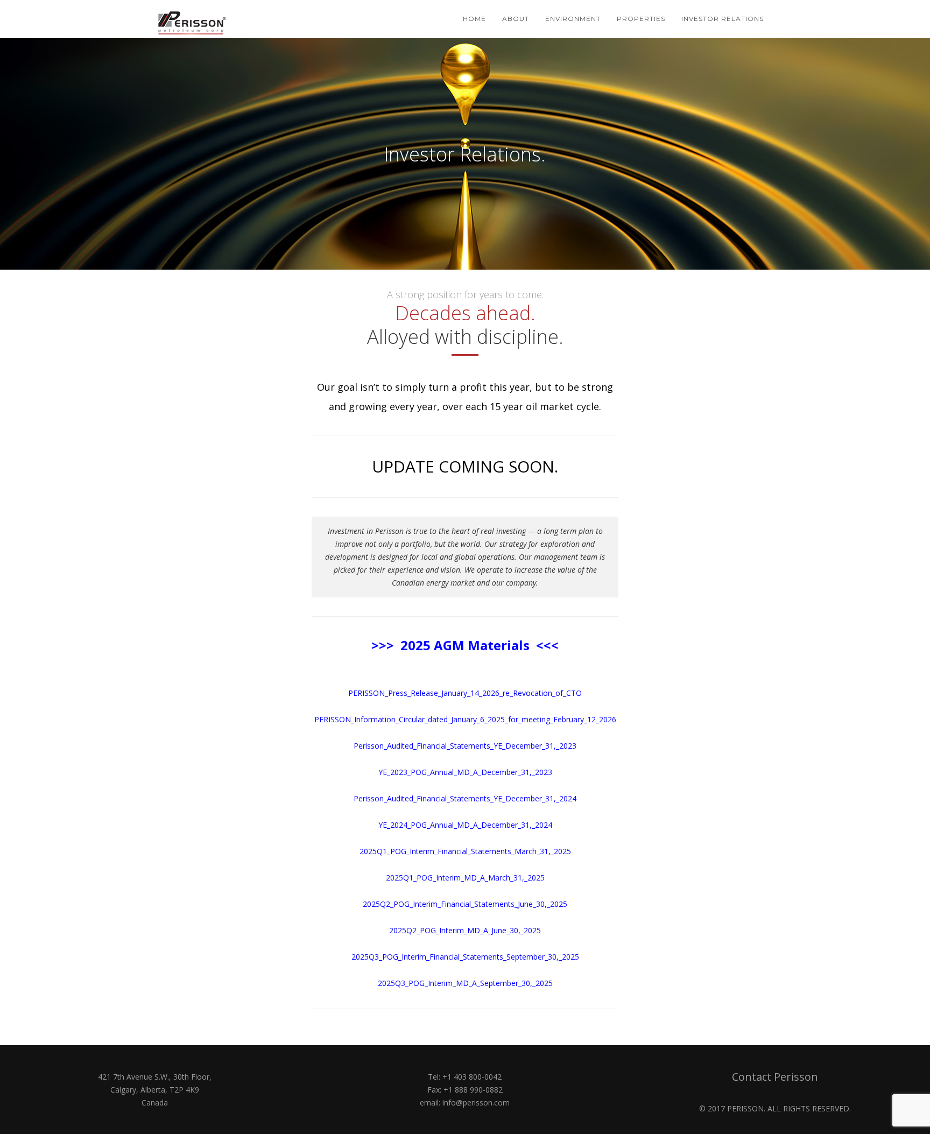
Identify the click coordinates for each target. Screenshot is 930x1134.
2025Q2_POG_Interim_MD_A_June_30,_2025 (465, 930)
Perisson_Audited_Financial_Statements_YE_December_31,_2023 (465, 746)
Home (474, 19)
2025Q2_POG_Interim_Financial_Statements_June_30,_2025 (465, 904)
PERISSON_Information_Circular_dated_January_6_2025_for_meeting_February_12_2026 (465, 719)
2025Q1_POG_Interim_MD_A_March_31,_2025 (465, 877)
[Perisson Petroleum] (194, 18)
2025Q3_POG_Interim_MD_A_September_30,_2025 (465, 983)
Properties (641, 19)
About (515, 19)
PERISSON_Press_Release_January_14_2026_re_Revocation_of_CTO (465, 693)
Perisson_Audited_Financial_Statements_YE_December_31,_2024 (465, 798)
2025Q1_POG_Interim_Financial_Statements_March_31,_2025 (465, 851)
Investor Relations (722, 19)
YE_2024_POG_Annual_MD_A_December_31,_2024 (465, 825)
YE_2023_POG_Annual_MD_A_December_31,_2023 (465, 772)
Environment (573, 19)
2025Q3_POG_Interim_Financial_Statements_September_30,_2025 (465, 957)
